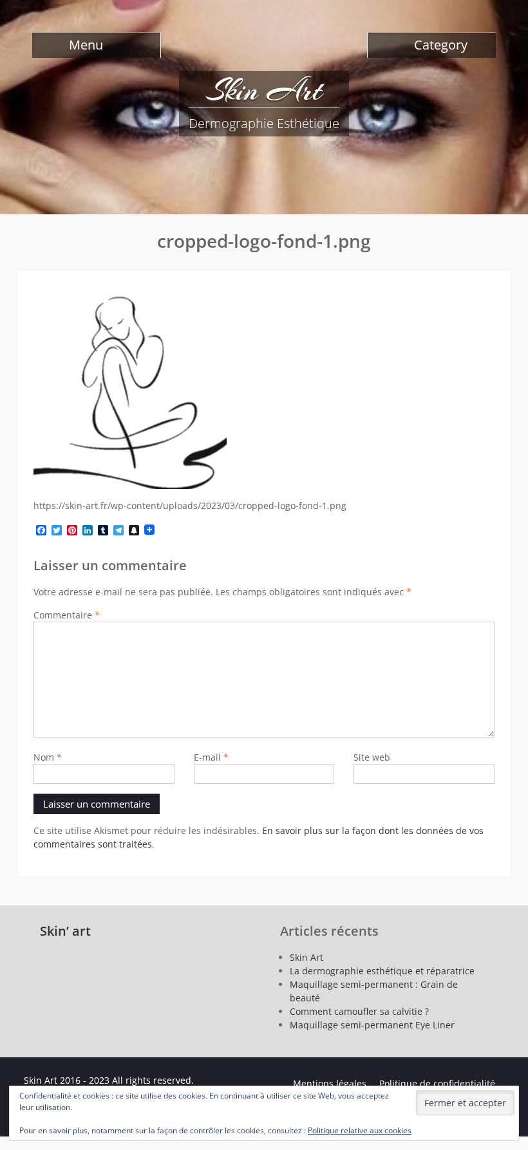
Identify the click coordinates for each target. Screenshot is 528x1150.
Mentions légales (329, 1083)
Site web (372, 757)
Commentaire (66, 615)
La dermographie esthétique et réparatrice (382, 971)
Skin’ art (65, 931)
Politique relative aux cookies (359, 1130)
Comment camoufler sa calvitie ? (359, 1011)
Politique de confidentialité (438, 1083)
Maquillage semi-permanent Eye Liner (372, 1025)
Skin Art (264, 90)
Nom (47, 757)
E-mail (211, 757)
